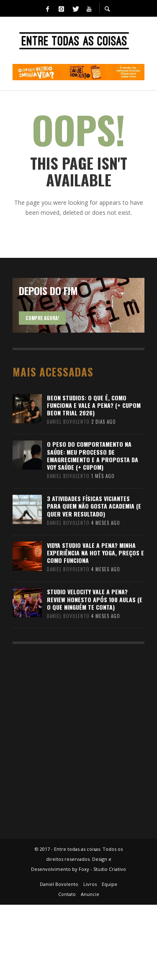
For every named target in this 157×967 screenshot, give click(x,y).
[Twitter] (75, 8)
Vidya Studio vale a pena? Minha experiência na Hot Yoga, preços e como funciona (95, 553)
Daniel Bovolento (68, 421)
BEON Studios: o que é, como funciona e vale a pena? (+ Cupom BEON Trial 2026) (94, 405)
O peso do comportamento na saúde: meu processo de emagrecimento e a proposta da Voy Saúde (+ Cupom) (92, 455)
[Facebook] (47, 8)
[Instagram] (61, 8)
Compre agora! (42, 318)
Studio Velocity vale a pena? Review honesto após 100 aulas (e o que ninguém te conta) (94, 599)
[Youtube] (89, 8)
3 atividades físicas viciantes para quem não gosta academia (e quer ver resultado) (94, 506)
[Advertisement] (78, 737)
